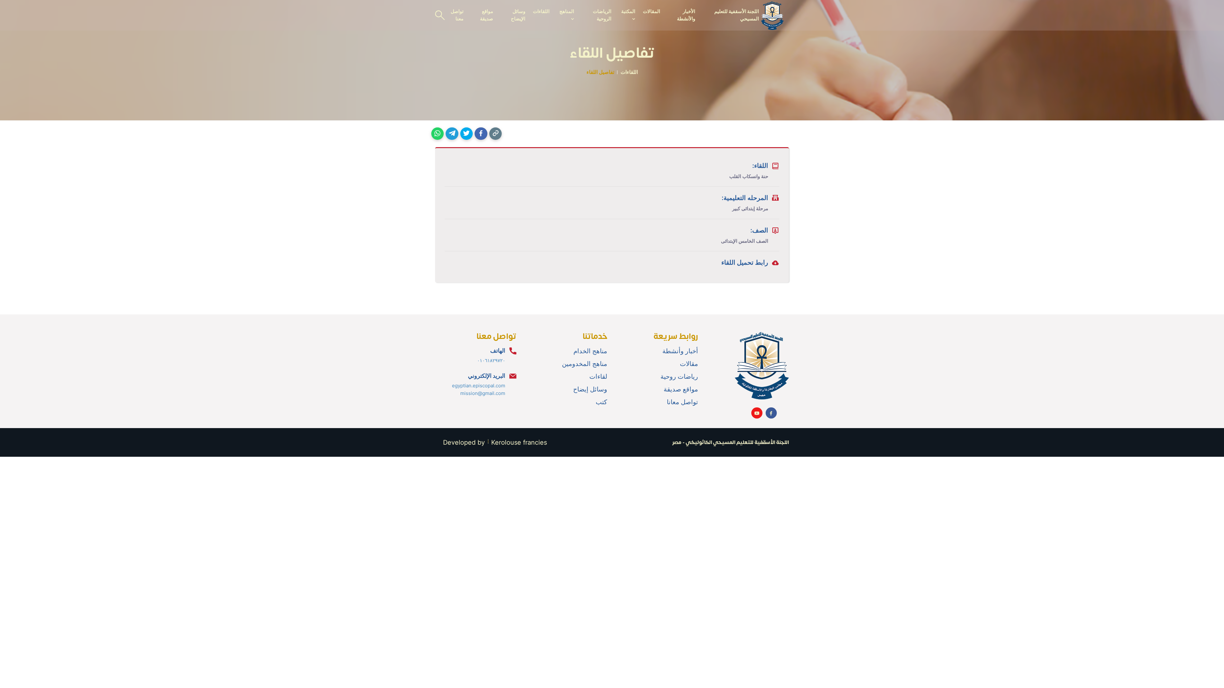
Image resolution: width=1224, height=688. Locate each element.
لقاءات (598, 376)
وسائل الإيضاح (518, 15)
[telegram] (452, 133)
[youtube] (756, 413)
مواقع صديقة (486, 15)
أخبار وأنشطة (680, 351)
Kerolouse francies (519, 442)
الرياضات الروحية (602, 15)
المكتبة (628, 11)
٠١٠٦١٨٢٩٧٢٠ (491, 360)
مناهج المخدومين (584, 364)
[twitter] (466, 133)
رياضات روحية (679, 376)
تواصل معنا (457, 15)
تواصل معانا (682, 402)
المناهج (566, 11)
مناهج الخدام (590, 351)
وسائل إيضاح (590, 389)
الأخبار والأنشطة (686, 15)
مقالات (689, 364)
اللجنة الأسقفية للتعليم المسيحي (736, 15)
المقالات (651, 11)
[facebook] (481, 133)
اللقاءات (541, 11)
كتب (601, 402)
